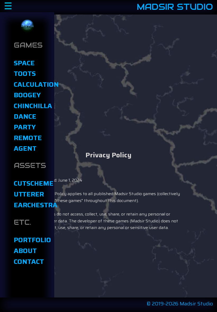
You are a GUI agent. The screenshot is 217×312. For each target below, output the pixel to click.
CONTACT (27, 261)
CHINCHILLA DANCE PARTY (27, 116)
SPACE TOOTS (25, 68)
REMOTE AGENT (27, 143)
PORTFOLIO (27, 240)
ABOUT (25, 250)
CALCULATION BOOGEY (27, 89)
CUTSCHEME (27, 183)
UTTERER (27, 194)
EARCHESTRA (27, 205)
